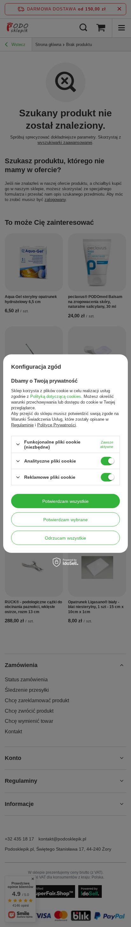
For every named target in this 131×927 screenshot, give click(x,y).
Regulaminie (22, 425)
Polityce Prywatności (56, 425)
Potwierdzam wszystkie (65, 500)
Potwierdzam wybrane (65, 519)
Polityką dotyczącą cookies (55, 396)
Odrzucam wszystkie (65, 537)
